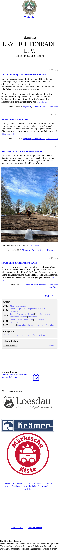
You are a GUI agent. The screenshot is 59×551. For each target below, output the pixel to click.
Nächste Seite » (51, 296)
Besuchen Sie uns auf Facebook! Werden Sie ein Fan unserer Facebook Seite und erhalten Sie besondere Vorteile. (28, 486)
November (14, 311)
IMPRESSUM (35, 527)
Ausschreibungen (24, 335)
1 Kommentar (52, 106)
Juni (37, 314)
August (23, 306)
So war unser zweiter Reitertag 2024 (19, 263)
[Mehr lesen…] (43, 102)
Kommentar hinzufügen (53, 286)
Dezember (32, 317)
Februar (13, 309)
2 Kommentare (52, 250)
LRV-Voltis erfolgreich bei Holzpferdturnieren (23, 74)
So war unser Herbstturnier (14, 119)
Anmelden (10, 345)
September (32, 309)
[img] (29, 44)
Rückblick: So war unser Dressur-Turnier (21, 151)
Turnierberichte (38, 106)
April (20, 309)
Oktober (41, 309)
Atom (51, 345)
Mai (17, 306)
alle (4, 335)
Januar (12, 314)
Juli (25, 309)
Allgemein (27, 106)
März (12, 306)
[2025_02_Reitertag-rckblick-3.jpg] (29, 204)
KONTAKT (17, 527)
